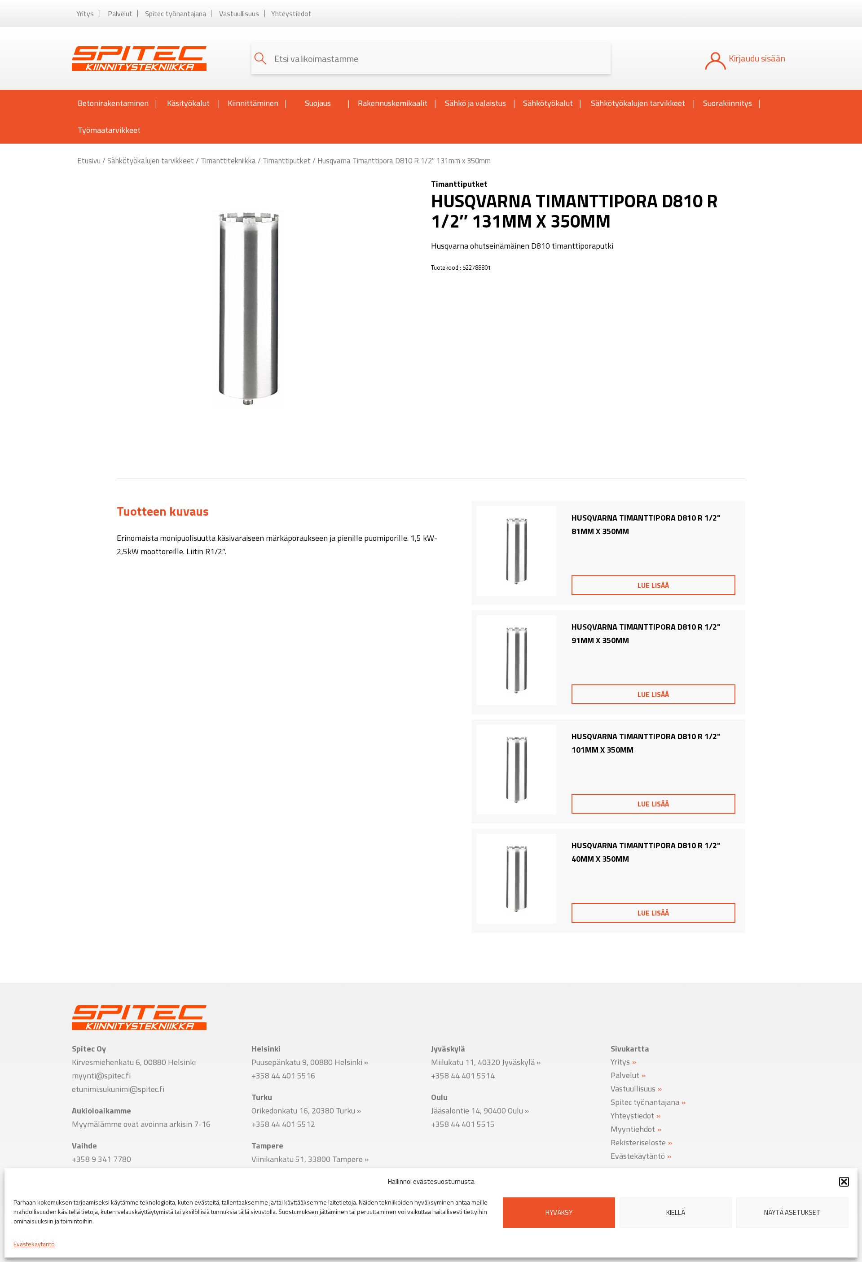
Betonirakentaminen (113, 103)
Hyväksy (558, 1212)
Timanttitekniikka (228, 160)
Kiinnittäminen (253, 103)
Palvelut (120, 13)
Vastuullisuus (239, 13)
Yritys (85, 13)
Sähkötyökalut (548, 103)
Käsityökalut (188, 103)
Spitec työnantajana (175, 13)
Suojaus (318, 103)
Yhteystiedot (291, 13)
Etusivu (89, 160)
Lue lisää (653, 585)
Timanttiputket (287, 160)
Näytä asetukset (792, 1212)
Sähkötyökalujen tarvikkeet (638, 103)
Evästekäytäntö (34, 1244)
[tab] (163, 511)
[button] (844, 1181)
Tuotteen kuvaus (163, 511)
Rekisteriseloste (638, 1142)
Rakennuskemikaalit (392, 103)
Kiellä (675, 1212)
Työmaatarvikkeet (109, 130)
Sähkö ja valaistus (475, 103)
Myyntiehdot (633, 1128)
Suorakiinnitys (727, 103)
